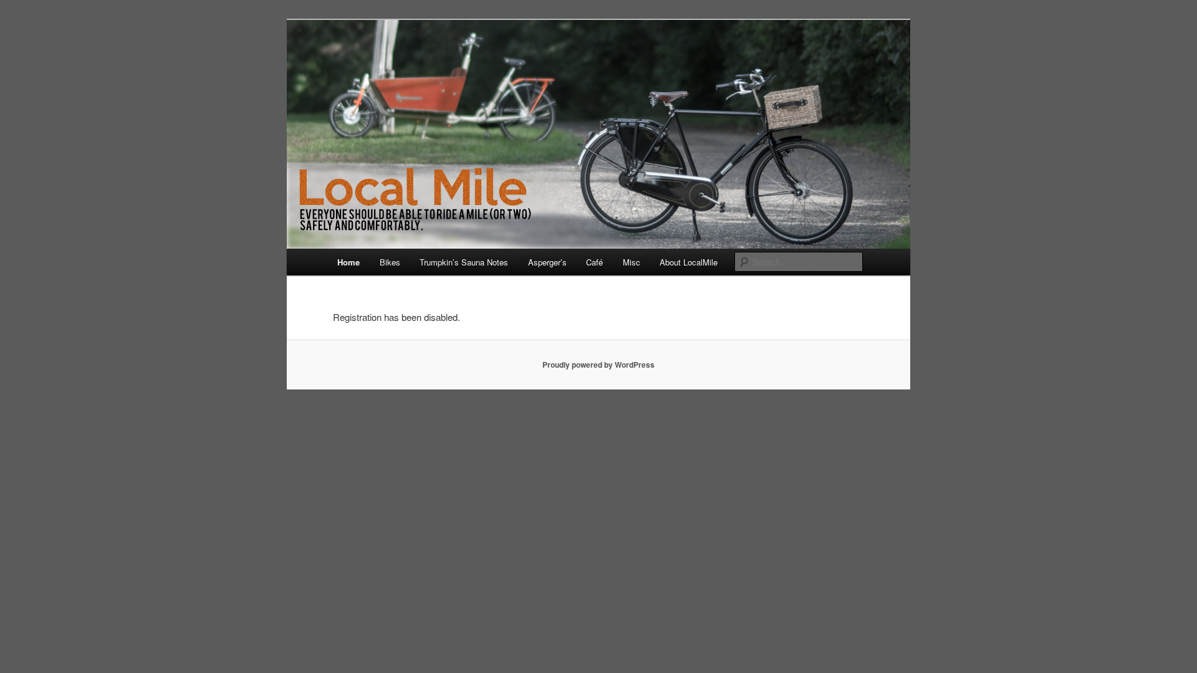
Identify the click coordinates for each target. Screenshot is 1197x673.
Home (348, 262)
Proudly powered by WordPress (598, 364)
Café (594, 262)
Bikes (390, 262)
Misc (631, 262)
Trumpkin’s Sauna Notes (464, 262)
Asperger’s (547, 262)
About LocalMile (689, 262)
